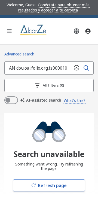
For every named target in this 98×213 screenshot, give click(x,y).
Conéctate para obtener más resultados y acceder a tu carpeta (54, 7)
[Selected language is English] (76, 31)
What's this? (74, 100)
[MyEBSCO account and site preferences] (88, 31)
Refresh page (52, 185)
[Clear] (76, 68)
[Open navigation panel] (9, 31)
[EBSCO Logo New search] (34, 31)
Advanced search (19, 54)
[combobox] (38, 68)
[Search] (86, 68)
